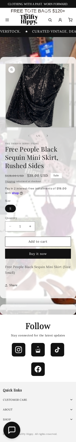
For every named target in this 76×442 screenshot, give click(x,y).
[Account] (60, 20)
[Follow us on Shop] (38, 349)
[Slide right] (47, 135)
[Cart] (70, 20)
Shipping (10, 181)
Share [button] (13, 285)
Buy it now (38, 254)
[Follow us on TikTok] (57, 349)
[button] (38, 400)
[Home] (28, 20)
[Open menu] (7, 20)
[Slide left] (28, 135)
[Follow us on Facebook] (38, 369)
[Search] (50, 20)
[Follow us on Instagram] (18, 349)
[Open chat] (11, 430)
